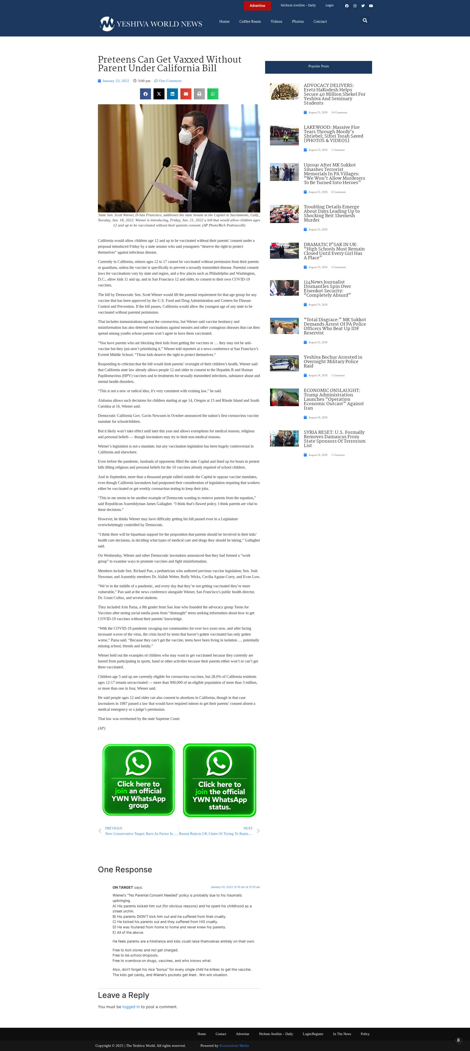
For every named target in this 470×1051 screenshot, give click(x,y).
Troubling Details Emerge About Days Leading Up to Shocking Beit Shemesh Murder (332, 213)
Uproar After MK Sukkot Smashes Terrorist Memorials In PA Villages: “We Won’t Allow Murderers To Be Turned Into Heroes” (334, 174)
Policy (365, 1034)
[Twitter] (363, 5)
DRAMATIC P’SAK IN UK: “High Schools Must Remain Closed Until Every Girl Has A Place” (334, 251)
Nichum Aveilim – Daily (298, 5)
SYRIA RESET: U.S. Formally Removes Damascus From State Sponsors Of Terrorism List (334, 439)
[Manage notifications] (458, 1040)
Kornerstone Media (234, 1046)
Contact (320, 22)
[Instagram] (355, 5)
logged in (131, 1006)
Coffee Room (250, 22)
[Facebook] (346, 5)
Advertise (242, 1034)
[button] (365, 20)
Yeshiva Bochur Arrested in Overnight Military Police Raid (333, 362)
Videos (276, 22)
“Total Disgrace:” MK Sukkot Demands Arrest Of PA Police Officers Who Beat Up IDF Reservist (335, 326)
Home (224, 22)
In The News (342, 1034)
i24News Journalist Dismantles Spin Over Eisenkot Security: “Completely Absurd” (327, 289)
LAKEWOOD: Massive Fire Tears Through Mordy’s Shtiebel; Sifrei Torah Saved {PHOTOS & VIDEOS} (333, 134)
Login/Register (313, 1034)
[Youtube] (371, 5)
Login (330, 5)
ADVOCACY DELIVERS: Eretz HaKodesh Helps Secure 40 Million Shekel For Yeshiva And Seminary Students (334, 94)
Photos (298, 22)
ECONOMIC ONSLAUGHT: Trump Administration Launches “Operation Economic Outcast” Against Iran (334, 399)
